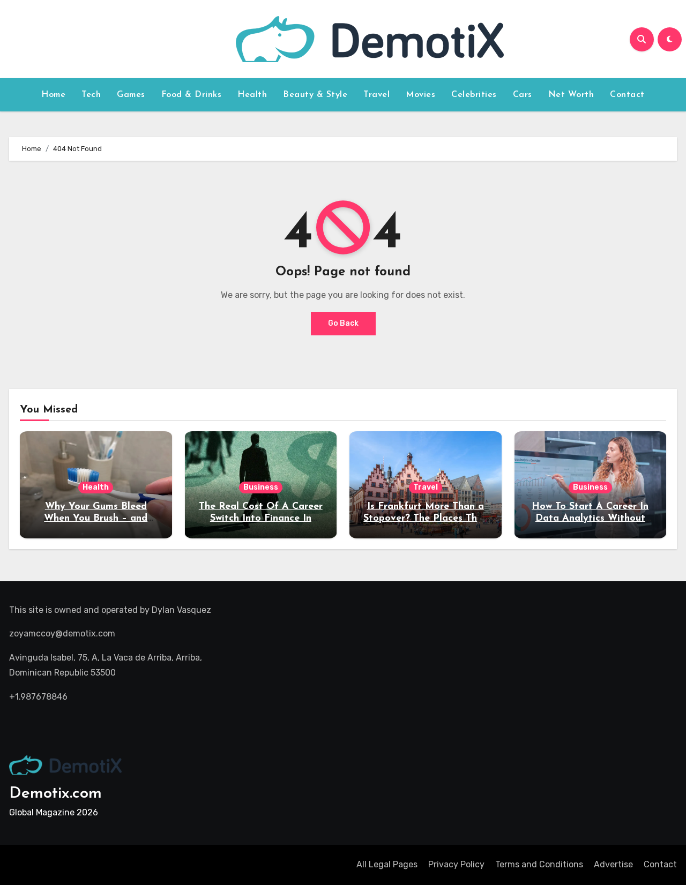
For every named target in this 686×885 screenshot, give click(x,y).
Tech (91, 95)
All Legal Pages (386, 864)
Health (252, 95)
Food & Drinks (191, 95)
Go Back (343, 323)
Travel (376, 95)
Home (53, 95)
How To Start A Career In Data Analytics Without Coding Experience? (590, 518)
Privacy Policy (456, 864)
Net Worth (571, 95)
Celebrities (474, 95)
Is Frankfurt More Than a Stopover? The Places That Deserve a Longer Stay (425, 518)
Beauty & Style (315, 95)
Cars (522, 95)
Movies (420, 95)
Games (131, 95)
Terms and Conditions (539, 864)
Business (260, 487)
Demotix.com (55, 793)
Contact (627, 95)
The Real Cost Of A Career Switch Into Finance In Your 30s (261, 518)
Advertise (613, 864)
